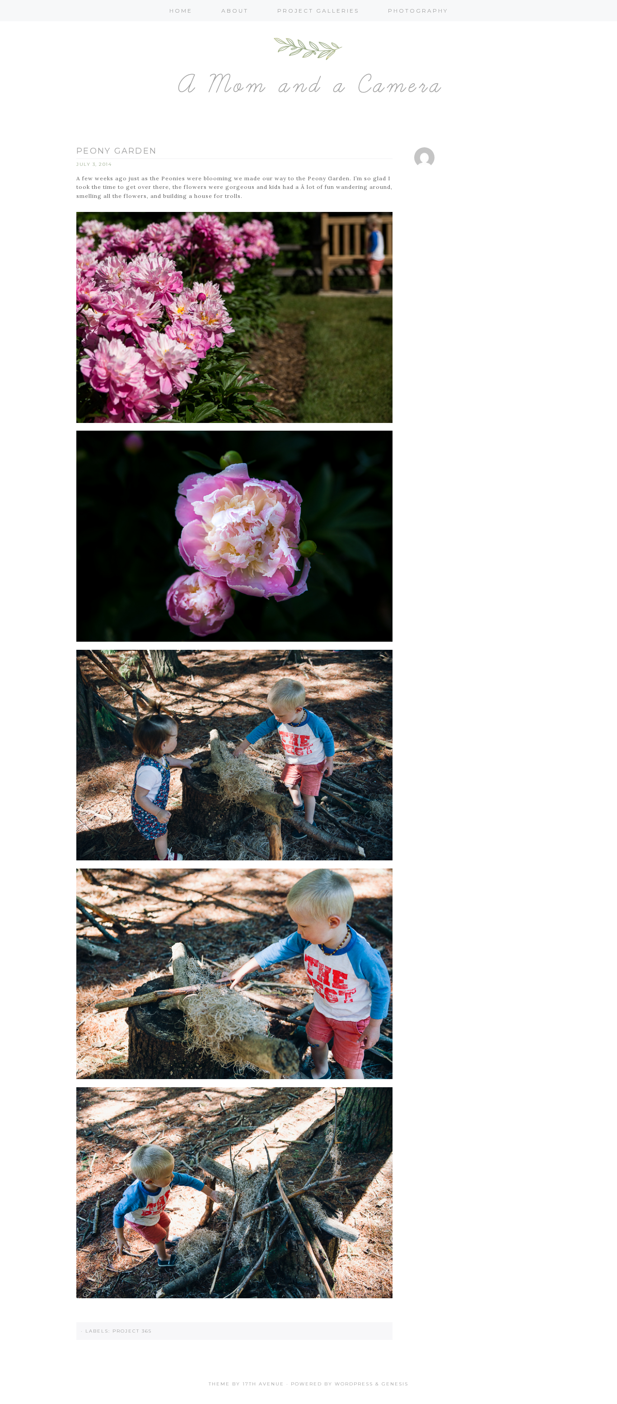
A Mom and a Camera (308, 73)
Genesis (395, 1384)
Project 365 (132, 1331)
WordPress (354, 1384)
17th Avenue (263, 1384)
